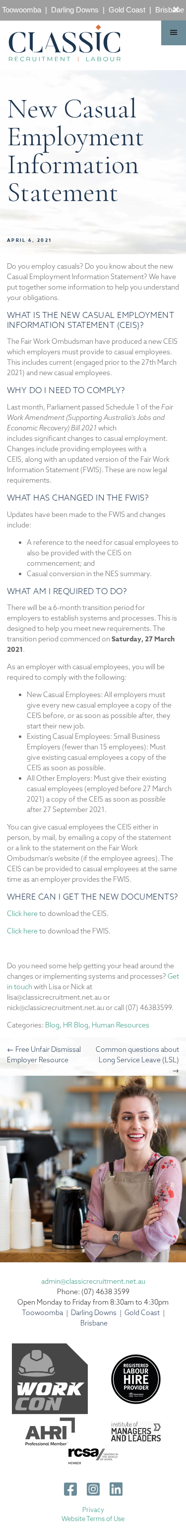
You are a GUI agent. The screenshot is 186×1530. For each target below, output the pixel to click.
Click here (22, 913)
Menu (173, 32)
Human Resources (120, 1024)
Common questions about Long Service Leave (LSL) (137, 1060)
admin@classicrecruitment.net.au (93, 1281)
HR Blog (75, 1024)
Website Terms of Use (93, 1519)
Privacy (93, 1510)
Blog (52, 1024)
